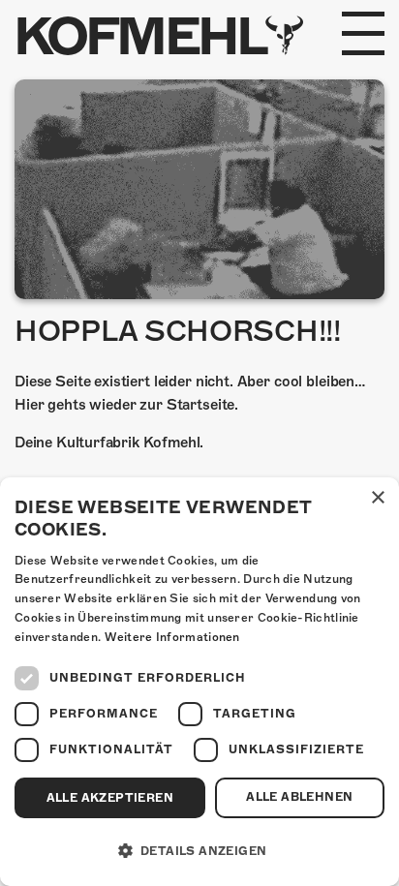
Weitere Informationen (172, 637)
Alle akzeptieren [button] (109, 798)
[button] (199, 851)
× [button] (377, 498)
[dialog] (199, 681)
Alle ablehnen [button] (299, 797)
